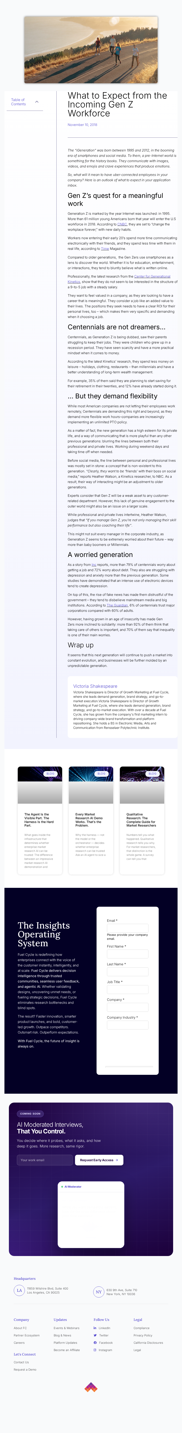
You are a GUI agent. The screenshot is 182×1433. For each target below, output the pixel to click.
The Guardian (117, 605)
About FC (20, 1328)
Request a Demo (25, 1369)
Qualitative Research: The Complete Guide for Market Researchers (142, 819)
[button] (37, 102)
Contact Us (21, 1362)
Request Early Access (96, 1160)
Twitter (103, 1335)
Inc (94, 564)
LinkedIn (104, 1328)
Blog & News (62, 1335)
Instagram (105, 1350)
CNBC (122, 224)
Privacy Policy (143, 1335)
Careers (19, 1342)
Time (105, 248)
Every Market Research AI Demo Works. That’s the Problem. (89, 819)
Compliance (142, 1328)
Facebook (105, 1342)
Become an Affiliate (67, 1350)
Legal (137, 1350)
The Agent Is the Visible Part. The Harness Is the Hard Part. (39, 819)
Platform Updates (65, 1342)
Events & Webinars (66, 1328)
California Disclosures (148, 1342)
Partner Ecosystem (27, 1335)
